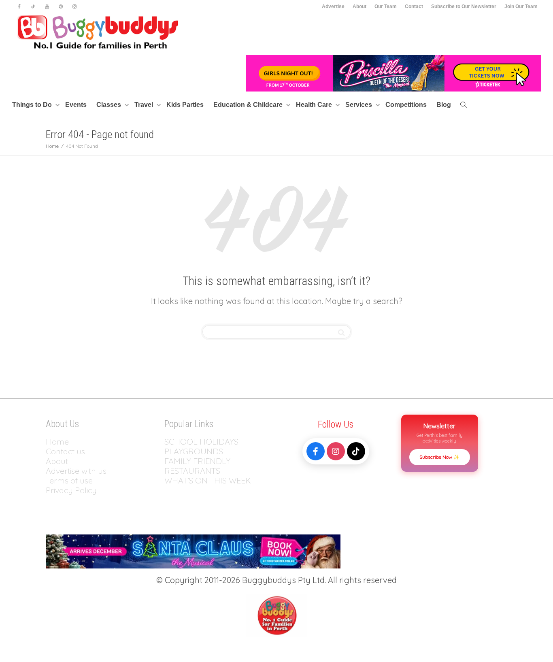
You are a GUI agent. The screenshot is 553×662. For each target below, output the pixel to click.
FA (169, 461)
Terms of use (69, 480)
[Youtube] (46, 6)
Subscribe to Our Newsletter (463, 6)
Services (359, 104)
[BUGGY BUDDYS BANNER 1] (393, 73)
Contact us (65, 451)
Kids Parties (185, 104)
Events (76, 104)
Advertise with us (76, 471)
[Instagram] (74, 6)
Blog (443, 104)
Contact (414, 6)
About (359, 6)
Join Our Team (521, 6)
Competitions (406, 104)
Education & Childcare (248, 104)
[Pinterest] (60, 6)
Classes (109, 104)
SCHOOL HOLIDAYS (201, 441)
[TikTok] (356, 451)
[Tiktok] (33, 6)
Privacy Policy (72, 490)
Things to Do (32, 104)
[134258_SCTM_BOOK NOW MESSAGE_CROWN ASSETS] (193, 550)
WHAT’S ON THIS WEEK (207, 480)
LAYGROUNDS (196, 451)
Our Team (385, 6)
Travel (144, 104)
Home (57, 441)
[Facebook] (19, 6)
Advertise (333, 6)
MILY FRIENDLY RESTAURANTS (197, 466)
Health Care (315, 104)
